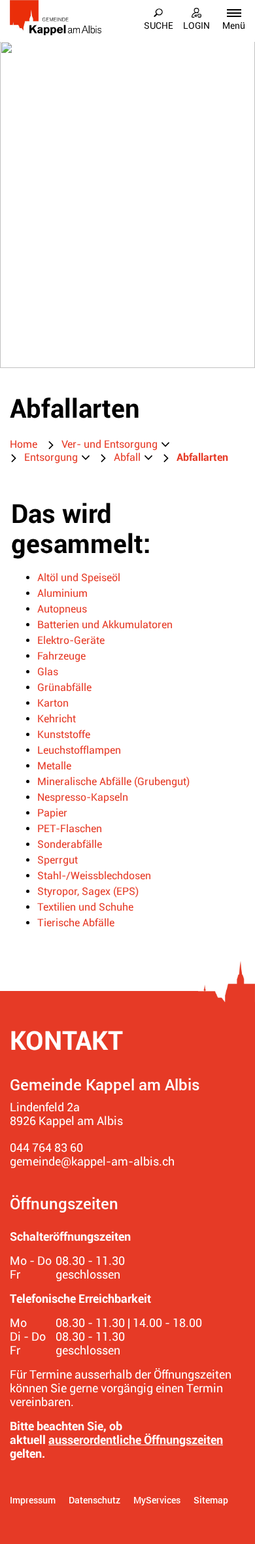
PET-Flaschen (69, 828)
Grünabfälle (64, 687)
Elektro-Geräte (71, 640)
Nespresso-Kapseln (82, 797)
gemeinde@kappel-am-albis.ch (92, 1161)
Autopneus (62, 609)
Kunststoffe (63, 734)
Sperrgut (57, 860)
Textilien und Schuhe (85, 907)
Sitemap (211, 1500)
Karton (53, 703)
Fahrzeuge (61, 656)
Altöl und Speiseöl (78, 577)
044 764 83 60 (46, 1147)
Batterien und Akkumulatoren (105, 624)
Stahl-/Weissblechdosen (94, 875)
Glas (47, 671)
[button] (115, 444)
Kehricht (56, 719)
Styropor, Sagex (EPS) (88, 891)
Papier (52, 813)
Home (23, 444)
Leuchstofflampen (79, 750)
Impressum (33, 1500)
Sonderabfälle (69, 844)
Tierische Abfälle (75, 922)
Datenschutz (94, 1500)
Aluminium (62, 593)
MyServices (156, 1500)
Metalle (54, 766)
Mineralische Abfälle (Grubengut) (113, 781)
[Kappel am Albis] (55, 17)
